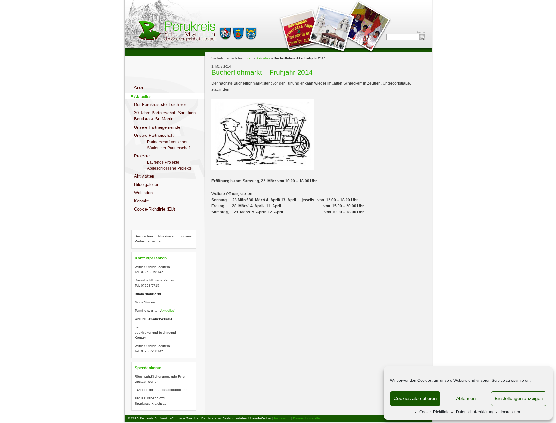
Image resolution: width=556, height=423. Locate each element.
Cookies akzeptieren (415, 398)
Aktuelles (143, 96)
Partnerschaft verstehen (168, 142)
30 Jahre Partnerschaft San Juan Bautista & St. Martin (165, 116)
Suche (422, 37)
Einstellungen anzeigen (519, 398)
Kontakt (141, 201)
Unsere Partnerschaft (154, 135)
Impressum (510, 412)
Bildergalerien (146, 184)
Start (138, 88)
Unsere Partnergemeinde (157, 127)
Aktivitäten (144, 176)
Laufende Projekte (163, 162)
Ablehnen (466, 398)
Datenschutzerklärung (475, 412)
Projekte (142, 156)
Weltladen (143, 192)
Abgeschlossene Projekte (169, 168)
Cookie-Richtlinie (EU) (154, 209)
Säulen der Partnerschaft (168, 148)
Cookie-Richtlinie (434, 412)
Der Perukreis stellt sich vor (160, 104)
